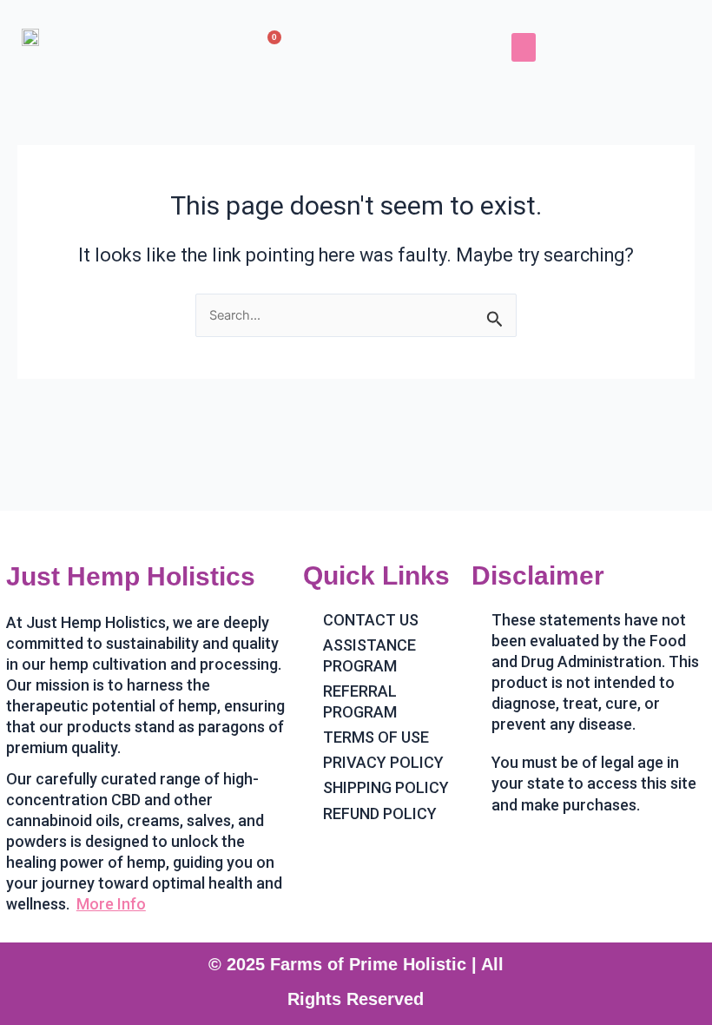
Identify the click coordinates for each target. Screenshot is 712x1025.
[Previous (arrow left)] (30, 512)
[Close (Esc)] (655, 19)
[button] (523, 47)
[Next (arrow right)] (681, 512)
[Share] (616, 19)
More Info (111, 904)
